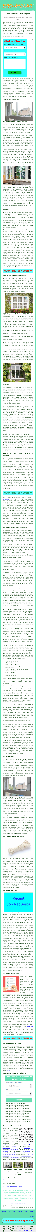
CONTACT (26, 10)
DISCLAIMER (31, 10)
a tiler (27, 1148)
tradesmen (24, 1159)
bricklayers (6, 1144)
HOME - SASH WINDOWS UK (18, 1203)
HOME (14, 10)
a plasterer (15, 1157)
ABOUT (21, 10)
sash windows (21, 25)
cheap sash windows (21, 1007)
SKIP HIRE (27, 1144)
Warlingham (6, 499)
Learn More (23, 1231)
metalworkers (15, 1153)
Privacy (32, 1216)
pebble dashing (26, 1156)
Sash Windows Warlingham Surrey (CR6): (16, 22)
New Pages (12, 1211)
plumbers (14, 1146)
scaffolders (15, 1149)
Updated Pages (23, 1211)
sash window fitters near (11, 958)
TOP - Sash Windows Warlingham (12, 1186)
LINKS (17, 10)
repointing (26, 1151)
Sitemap (4, 1211)
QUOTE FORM (30, 1026)
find (7, 1046)
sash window (16, 129)
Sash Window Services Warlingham (14, 1073)
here (8, 1070)
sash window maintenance (25, 995)
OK (32, 1231)
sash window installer (10, 227)
